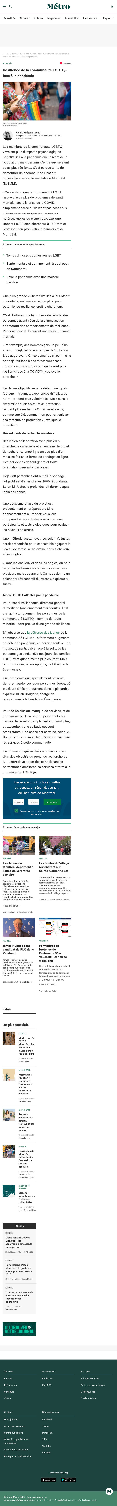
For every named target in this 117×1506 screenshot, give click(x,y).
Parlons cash (90, 18)
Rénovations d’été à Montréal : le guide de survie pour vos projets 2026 (18, 1269)
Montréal (7, 858)
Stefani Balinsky (25, 1101)
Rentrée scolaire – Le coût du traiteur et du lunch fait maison (26, 1122)
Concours (9, 1391)
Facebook (47, 1419)
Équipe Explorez (11, 1309)
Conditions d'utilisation (78, 1500)
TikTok (45, 1439)
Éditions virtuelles (89, 1378)
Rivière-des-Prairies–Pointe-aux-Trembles (37, 53)
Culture (38, 18)
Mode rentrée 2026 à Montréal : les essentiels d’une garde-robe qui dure (27, 1045)
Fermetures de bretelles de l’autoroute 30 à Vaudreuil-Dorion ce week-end (53, 953)
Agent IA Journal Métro (47, 991)
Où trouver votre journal (92, 1385)
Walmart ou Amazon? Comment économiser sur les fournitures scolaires (25, 1084)
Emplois (8, 1378)
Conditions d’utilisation (16, 1449)
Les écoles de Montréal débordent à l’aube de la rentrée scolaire (18, 868)
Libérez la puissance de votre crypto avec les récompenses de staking (19, 1296)
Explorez (108, 18)
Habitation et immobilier (24, 1187)
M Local (24, 18)
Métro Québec (87, 1391)
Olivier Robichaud (62, 899)
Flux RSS (47, 1385)
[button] (4, 6)
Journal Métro (24, 1061)
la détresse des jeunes (43, 632)
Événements (10, 1385)
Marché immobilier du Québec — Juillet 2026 (27, 1197)
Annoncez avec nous (14, 1426)
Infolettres (47, 1378)
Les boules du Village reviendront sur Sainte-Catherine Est (54, 867)
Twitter (45, 1426)
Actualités (9, 18)
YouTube (46, 1446)
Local (14, 53)
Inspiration (53, 18)
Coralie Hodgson (24, 132)
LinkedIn (46, 1452)
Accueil (6, 53)
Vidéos (7, 1398)
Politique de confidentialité (18, 1456)
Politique (43, 858)
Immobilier (71, 18)
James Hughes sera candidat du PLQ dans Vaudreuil (18, 949)
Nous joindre (10, 1419)
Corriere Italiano (88, 1398)
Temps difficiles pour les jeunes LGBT (33, 255)
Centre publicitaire (13, 1432)
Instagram (47, 1432)
